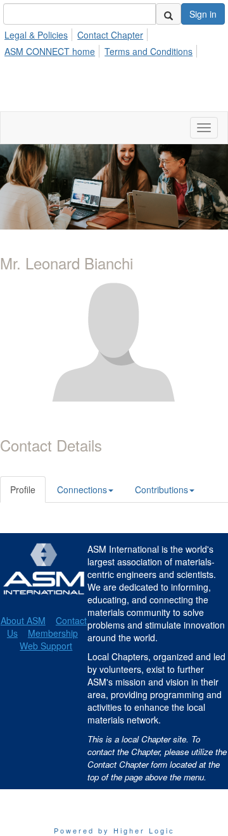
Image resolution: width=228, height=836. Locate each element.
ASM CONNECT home (49, 51)
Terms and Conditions (148, 51)
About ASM (23, 620)
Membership (53, 633)
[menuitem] (39, 33)
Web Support (46, 645)
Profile (22, 489)
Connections (82, 489)
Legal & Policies (36, 34)
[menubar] (114, 41)
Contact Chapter (110, 34)
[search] (168, 14)
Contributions (161, 489)
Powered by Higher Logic (114, 830)
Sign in (203, 14)
